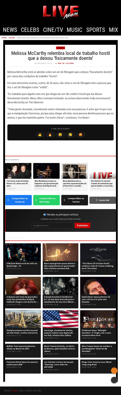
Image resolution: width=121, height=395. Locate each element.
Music (74, 29)
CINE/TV (53, 29)
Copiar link (104, 200)
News (10, 29)
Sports (95, 29)
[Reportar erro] (114, 370)
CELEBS (30, 29)
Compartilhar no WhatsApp (47, 200)
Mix (113, 29)
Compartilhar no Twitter (76, 200)
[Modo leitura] (114, 380)
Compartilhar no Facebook (20, 200)
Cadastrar (82, 225)
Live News (14, 390)
